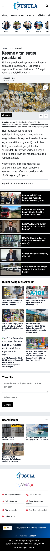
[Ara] (47, 6)
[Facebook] (18, 485)
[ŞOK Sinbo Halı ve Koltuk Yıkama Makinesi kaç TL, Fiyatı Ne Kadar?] (13, 292)
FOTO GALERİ (17, 15)
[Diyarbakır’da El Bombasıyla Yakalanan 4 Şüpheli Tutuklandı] (13, 449)
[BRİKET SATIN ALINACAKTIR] (13, 430)
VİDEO (5, 15)
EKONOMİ (18, 48)
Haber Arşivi (10, 516)
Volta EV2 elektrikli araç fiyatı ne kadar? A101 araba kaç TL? (36, 302)
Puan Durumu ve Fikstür (34, 502)
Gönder (7, 404)
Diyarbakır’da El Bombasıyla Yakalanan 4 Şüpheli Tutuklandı (12, 459)
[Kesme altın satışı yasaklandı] (25, 97)
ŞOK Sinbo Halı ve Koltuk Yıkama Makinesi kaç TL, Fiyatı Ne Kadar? (12, 302)
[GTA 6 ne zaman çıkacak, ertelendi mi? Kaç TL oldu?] (37, 430)
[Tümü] (46, 420)
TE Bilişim (31, 536)
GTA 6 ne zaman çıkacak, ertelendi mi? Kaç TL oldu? (37, 439)
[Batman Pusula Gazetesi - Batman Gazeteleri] (25, 6)
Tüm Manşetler (11, 510)
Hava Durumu (35, 495)
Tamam (31, 548)
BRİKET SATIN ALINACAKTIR (8, 439)
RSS (9, 528)
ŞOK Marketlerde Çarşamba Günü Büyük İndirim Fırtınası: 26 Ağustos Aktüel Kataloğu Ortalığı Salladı (36, 328)
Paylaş (8, 115)
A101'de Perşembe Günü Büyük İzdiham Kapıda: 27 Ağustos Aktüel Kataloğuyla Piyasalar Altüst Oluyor (12, 362)
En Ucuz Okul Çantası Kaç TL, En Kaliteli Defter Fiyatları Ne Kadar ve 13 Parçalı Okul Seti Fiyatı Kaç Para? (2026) (36, 355)
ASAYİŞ (30, 15)
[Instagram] (27, 485)
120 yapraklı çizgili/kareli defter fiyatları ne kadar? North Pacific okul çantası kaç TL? (12, 327)
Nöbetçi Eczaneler (13, 495)
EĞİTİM (40, 15)
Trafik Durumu (11, 501)
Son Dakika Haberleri (38, 510)
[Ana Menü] (3, 6)
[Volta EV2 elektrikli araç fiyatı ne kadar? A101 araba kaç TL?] (37, 292)
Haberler (6, 48)
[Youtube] (32, 485)
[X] (23, 485)
